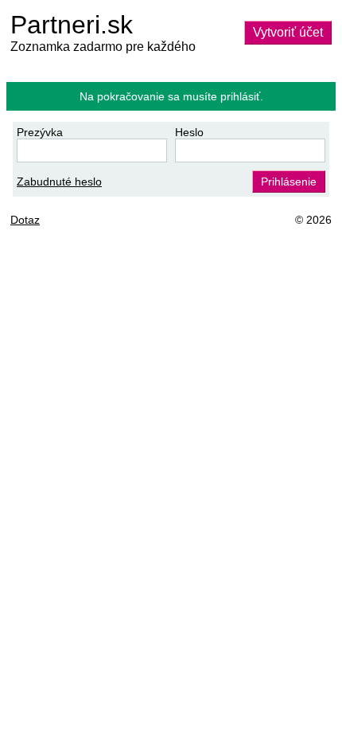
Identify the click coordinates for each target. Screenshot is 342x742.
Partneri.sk (71, 24)
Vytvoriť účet (288, 32)
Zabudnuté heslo (59, 181)
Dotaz (25, 219)
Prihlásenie (289, 181)
